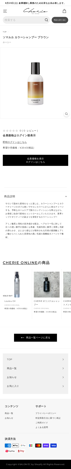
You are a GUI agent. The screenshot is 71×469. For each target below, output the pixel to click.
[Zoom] (66, 114)
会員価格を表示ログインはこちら (35, 160)
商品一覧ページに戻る (37, 337)
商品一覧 (9, 413)
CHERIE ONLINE (20, 262)
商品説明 (9, 196)
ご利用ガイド (42, 422)
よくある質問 (42, 427)
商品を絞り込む (60, 20)
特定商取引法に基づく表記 (48, 418)
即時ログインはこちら (15, 142)
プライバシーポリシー (46, 413)
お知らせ (9, 418)
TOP (5, 32)
